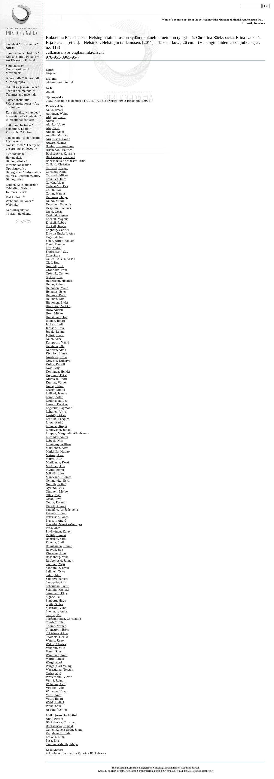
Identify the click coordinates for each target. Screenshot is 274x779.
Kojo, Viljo (53, 368)
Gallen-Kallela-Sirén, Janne (64, 729)
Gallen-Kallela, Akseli (60, 259)
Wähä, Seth (53, 706)
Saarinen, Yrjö (55, 564)
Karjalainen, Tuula (58, 733)
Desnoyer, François (58, 204)
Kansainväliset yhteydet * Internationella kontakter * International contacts (23, 116)
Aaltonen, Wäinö (57, 113)
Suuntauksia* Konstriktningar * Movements (17, 69)
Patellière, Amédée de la (62, 509)
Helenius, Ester (56, 291)
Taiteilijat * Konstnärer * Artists (22, 45)
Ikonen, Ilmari (55, 320)
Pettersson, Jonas (57, 517)
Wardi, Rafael (55, 658)
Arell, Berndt (54, 718)
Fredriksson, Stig (57, 251)
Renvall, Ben (54, 549)
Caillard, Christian (58, 164)
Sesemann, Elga (56, 593)
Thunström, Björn (58, 629)
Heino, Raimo (55, 284)
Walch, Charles (56, 644)
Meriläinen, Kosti (57, 462)
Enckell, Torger (56, 226)
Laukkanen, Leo (57, 400)
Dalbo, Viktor (55, 200)
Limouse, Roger (56, 426)
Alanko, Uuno (55, 124)
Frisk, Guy (53, 255)
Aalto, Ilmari (54, 110)
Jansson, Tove (55, 328)
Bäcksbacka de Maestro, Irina (65, 160)
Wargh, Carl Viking (59, 666)
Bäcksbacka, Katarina (60, 153)
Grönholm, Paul (56, 269)
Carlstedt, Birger (57, 168)
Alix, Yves (53, 128)
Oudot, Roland (56, 502)
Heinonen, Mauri (57, 288)
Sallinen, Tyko (55, 571)
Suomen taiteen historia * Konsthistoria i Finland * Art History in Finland (23, 56)
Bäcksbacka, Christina (61, 722)
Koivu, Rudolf (55, 364)
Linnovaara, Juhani (58, 429)
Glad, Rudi (53, 262)
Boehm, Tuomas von (60, 146)
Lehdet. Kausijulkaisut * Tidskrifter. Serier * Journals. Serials (22, 188)
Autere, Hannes (56, 142)
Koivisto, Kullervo (58, 360)
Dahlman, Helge (57, 197)
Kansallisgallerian (162, 767)
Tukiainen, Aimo (57, 633)
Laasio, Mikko (55, 389)
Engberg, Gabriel (57, 230)
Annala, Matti (55, 131)
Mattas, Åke (54, 458)
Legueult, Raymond (59, 408)
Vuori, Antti (53, 695)
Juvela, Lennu (55, 331)
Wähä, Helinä (55, 702)
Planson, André (56, 520)
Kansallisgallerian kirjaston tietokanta (18, 211)
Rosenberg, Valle (57, 557)
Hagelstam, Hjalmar (59, 280)
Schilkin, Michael (57, 589)
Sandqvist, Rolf (56, 582)
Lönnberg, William (58, 444)
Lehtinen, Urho (56, 411)
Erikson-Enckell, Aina (60, 233)
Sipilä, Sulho (54, 604)
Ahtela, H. (53, 120)
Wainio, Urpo (55, 640)
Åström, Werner (56, 709)
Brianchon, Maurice (59, 150)
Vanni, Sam (53, 651)
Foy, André (53, 248)
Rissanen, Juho (56, 553)
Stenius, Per (53, 615)
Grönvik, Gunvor (57, 273)
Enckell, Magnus (57, 219)
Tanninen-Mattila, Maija (62, 744)
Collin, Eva (53, 190)
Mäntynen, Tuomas (58, 477)
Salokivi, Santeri (57, 578)
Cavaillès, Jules (56, 179)
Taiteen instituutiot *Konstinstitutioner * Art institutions (22, 103)
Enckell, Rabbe (56, 222)
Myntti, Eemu (55, 469)
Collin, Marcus (56, 193)
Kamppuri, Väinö (57, 342)
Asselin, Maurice (57, 135)
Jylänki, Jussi (55, 335)
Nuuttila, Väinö (56, 484)
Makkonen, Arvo (57, 448)
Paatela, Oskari (56, 506)
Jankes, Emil (54, 324)
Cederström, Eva (57, 186)
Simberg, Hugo (56, 600)
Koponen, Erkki (56, 375)
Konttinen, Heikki (58, 371)
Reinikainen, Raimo (59, 546)
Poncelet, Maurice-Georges (64, 524)
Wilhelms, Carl (56, 684)
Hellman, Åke (55, 299)
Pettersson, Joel (56, 513)
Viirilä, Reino (55, 680)
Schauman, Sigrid (57, 586)
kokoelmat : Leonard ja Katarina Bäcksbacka (76, 753)
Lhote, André (54, 422)
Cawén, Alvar (55, 182)
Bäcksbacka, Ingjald (59, 726)
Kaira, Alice (54, 339)
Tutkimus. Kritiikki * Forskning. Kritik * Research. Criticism (20, 128)
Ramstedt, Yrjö (56, 538)
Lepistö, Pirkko (56, 415)
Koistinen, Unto (56, 357)
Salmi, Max (53, 575)
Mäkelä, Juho (55, 473)
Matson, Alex (55, 455)
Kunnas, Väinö (56, 382)
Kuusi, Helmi (55, 386)
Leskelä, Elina (55, 737)
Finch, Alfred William (60, 240)
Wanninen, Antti (56, 655)
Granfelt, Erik (55, 266)
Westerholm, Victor (58, 677)
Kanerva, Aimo (56, 349)
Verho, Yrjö (53, 673)
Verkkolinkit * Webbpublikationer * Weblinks (20, 201)
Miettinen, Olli (55, 466)
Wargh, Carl (54, 662)
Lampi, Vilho (54, 397)
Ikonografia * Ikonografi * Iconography (22, 80)
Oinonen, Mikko (57, 491)
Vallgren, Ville (55, 647)
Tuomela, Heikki (57, 637)
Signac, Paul (54, 597)
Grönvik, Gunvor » (253, 23)
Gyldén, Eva (54, 277)
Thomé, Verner (56, 626)
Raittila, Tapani (56, 535)
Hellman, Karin (56, 295)
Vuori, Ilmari (54, 698)
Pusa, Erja (52, 740)
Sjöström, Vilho (56, 607)
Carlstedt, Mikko (57, 175)
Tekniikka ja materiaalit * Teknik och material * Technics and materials (23, 91)
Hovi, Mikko (54, 313)
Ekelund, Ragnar (57, 215)
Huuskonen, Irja (56, 317)
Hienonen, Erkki (57, 302)
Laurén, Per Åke (57, 404)
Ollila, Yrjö (53, 495)
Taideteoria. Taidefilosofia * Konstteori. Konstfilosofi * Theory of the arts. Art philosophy (23, 143)
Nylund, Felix (55, 488)
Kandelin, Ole (55, 346)
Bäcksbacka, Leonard (60, 157)
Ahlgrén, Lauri (56, 117)
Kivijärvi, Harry (56, 353)
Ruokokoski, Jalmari (59, 560)
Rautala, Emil (55, 542)
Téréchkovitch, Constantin (63, 618)
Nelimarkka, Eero (57, 480)
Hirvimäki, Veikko (58, 306)
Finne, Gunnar (55, 244)
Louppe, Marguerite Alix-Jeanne (67, 433)
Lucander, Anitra (57, 437)
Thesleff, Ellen (55, 622)
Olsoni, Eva (53, 498)
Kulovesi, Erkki (56, 379)
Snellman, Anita (56, 611)
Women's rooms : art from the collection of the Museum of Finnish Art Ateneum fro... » (213, 19)
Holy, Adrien (54, 309)
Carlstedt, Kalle (56, 171)
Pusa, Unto (53, 528)
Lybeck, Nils (54, 440)
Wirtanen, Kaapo (57, 691)
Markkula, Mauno (58, 451)
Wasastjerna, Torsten (59, 669)
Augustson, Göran (58, 139)
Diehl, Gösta (54, 211)
